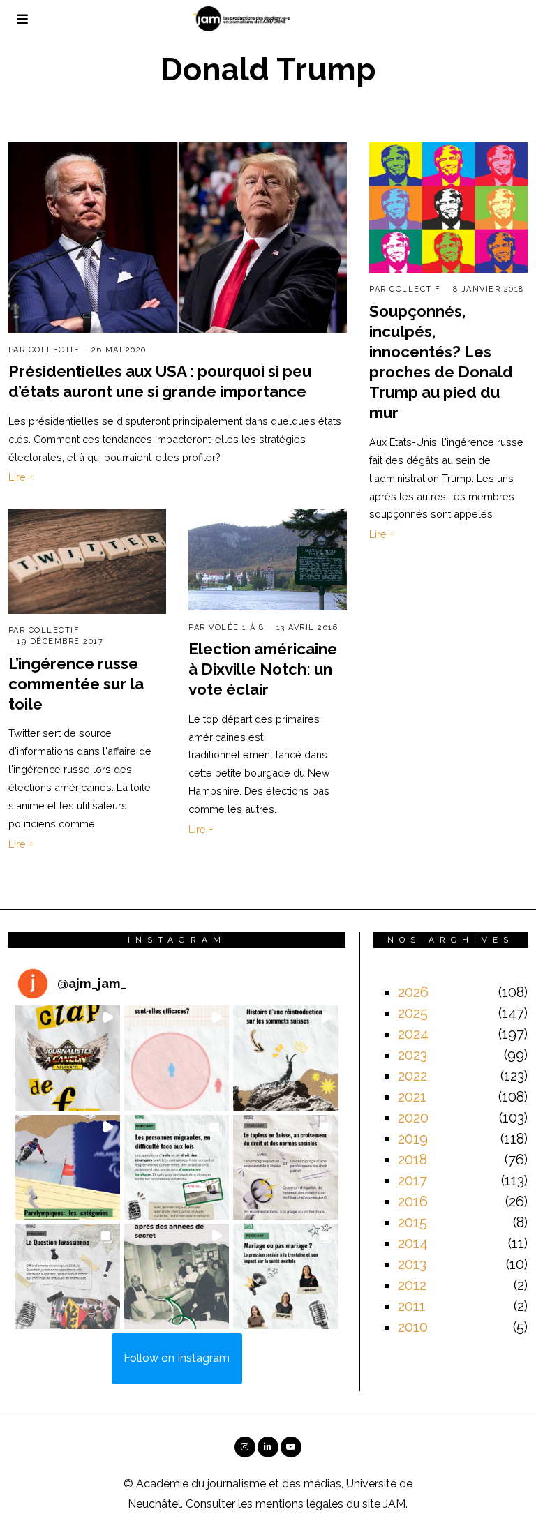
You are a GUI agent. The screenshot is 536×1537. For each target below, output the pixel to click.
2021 (412, 1096)
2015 (412, 1222)
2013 (412, 1264)
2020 (413, 1117)
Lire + (21, 477)
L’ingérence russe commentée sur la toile (76, 683)
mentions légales (299, 1503)
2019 (413, 1138)
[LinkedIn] (268, 1447)
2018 (412, 1159)
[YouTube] (291, 1447)
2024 (413, 1034)
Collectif (54, 349)
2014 (413, 1243)
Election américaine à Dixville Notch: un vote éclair (262, 669)
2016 (413, 1201)
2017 (412, 1180)
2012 (412, 1285)
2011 (412, 1306)
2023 (412, 1055)
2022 (412, 1075)
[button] (67, 1057)
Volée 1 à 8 (237, 627)
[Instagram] (244, 1447)
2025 (413, 1013)
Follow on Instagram (177, 1358)
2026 (413, 992)
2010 (413, 1327)
